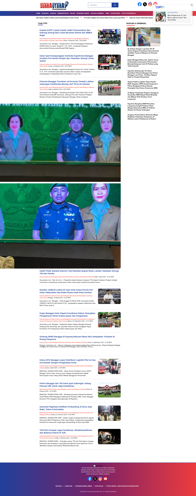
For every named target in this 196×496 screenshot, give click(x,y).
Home (38, 13)
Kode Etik (68, 486)
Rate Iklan (99, 486)
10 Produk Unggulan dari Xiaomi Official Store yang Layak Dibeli (81, 18)
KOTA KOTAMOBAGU (129, 13)
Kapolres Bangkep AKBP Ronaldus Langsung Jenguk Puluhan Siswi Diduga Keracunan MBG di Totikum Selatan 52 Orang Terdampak (141, 107)
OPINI (107, 13)
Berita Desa (43, 389)
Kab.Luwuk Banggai (75, 38)
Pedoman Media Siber (84, 486)
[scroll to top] (188, 492)
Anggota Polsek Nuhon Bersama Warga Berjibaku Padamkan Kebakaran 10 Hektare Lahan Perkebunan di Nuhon (143, 117)
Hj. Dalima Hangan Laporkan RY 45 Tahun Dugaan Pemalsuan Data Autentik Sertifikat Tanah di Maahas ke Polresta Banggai (143, 52)
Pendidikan (90, 319)
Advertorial (115, 13)
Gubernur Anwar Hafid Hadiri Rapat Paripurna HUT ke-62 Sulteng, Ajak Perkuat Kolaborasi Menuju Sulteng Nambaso (144, 18)
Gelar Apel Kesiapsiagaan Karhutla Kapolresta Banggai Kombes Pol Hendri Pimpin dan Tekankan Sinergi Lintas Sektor (67, 58)
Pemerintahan (63, 13)
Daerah (53, 13)
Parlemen (68, 342)
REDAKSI (59, 486)
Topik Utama (59, 40)
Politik (72, 13)
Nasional (45, 13)
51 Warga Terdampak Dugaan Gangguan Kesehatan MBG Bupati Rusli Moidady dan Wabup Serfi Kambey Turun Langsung (143, 96)
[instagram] (150, 6)
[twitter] (145, 6)
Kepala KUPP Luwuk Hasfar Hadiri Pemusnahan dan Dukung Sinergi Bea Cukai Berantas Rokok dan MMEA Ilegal (66, 32)
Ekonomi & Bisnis (82, 13)
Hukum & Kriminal (97, 13)
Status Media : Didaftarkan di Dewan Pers (122, 486)
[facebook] (140, 6)
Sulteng (51, 40)
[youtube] (105, 480)
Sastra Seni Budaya (81, 87)
